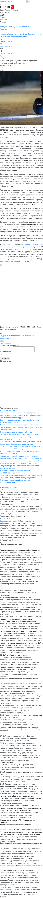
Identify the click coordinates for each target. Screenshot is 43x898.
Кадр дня (4, 27)
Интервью (4, 34)
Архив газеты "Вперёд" (9, 487)
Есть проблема (24, 27)
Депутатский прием (8, 36)
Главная (3, 17)
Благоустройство (35, 34)
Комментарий (6, 351)
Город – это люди (15, 34)
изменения (8, 336)
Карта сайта (5, 518)
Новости (3, 20)
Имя (1, 355)
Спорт (25, 34)
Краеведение (21, 36)
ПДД (2, 336)
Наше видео (13, 27)
